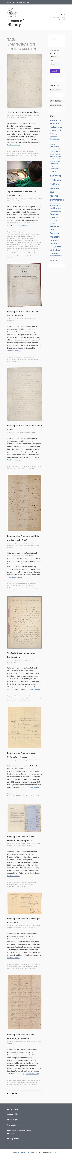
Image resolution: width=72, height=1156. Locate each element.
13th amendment (17, 357)
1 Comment (15, 361)
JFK (57, 166)
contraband (24, 794)
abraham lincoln (17, 151)
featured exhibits (12, 155)
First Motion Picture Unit (29, 240)
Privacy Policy (13, 1139)
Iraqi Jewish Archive (21, 248)
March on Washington (29, 251)
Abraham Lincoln (12, 117)
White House (54, 253)
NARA (53, 171)
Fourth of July (23, 244)
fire (20, 240)
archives (25, 232)
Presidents (10, 320)
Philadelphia (20, 966)
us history (52, 247)
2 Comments (33, 1084)
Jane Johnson (11, 966)
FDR (17, 240)
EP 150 (31, 964)
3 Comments (17, 590)
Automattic (54, 1152)
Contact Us (11, 1125)
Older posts (12, 1093)
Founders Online (36, 242)
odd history (55, 208)
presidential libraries (27, 253)
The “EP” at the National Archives (22, 112)
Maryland (31, 586)
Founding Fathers (12, 244)
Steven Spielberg (12, 255)
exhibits (36, 153)
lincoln (20, 155)
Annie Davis (15, 583)
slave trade (18, 1084)
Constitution (33, 234)
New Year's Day (11, 468)
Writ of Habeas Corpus (20, 968)
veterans (33, 255)
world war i (53, 258)
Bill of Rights (25, 234)
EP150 (18, 796)
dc (12, 882)
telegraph (15, 700)
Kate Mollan (31, 248)
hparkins (23, 199)
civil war (14, 696)
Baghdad (18, 234)
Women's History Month (56, 255)
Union (9, 590)
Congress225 (53, 136)
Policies (62, 19)
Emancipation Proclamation (25, 153)
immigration (53, 166)
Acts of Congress (17, 232)
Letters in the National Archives (17, 545)
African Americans (27, 1080)
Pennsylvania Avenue (33, 545)
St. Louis (36, 253)
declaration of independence (25, 236)
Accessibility (12, 1114)
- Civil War (37, 115)
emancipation (11, 153)
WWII (55, 260)
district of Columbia (20, 882)
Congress (26, 357)
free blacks (33, 1082)
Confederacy (23, 583)
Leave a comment (30, 155)
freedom (23, 796)
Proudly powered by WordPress (24, 1152)
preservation (22, 117)
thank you (21, 255)
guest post (33, 466)
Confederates (16, 794)
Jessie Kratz (23, 115)
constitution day (55, 146)
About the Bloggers (58, 17)
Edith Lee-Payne (19, 238)
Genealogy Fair (24, 246)
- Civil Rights (36, 843)
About (62, 14)
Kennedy (14, 251)
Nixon (57, 205)
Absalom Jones (16, 1080)
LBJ (55, 168)
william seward (21, 468)
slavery (34, 588)
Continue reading (13, 145)
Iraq (13, 248)
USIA (26, 255)
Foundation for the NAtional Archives (18, 242)
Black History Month (29, 151)
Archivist (31, 232)
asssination (11, 234)
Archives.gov (12, 1120)
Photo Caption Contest (55, 211)
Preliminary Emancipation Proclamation (19, 588)
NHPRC (14, 253)
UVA (29, 255)
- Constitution (17, 928)
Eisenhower (53, 149)
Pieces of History (15, 22)
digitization (10, 238)
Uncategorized (19, 201)
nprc (18, 253)
